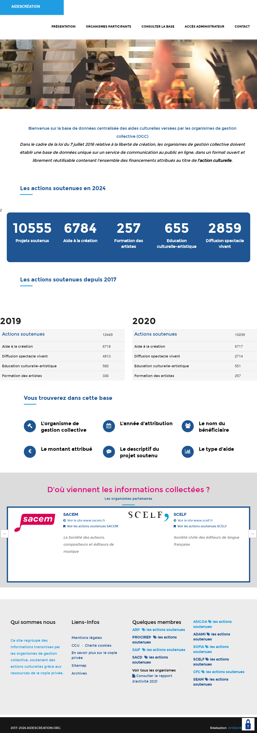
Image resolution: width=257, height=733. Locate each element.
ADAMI (199, 634)
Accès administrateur (204, 26)
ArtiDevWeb (236, 728)
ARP (136, 630)
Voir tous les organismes (154, 670)
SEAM (198, 679)
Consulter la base (158, 26)
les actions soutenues (165, 630)
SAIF (136, 650)
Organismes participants (108, 26)
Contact (242, 26)
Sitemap (79, 666)
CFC (196, 672)
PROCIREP (141, 637)
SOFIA (198, 647)
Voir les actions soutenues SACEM (92, 526)
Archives (79, 673)
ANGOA (200, 622)
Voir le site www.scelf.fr (194, 520)
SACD (137, 657)
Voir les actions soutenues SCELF (201, 526)
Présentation (63, 26)
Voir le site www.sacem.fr (85, 520)
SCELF (198, 659)
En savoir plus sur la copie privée (94, 655)
